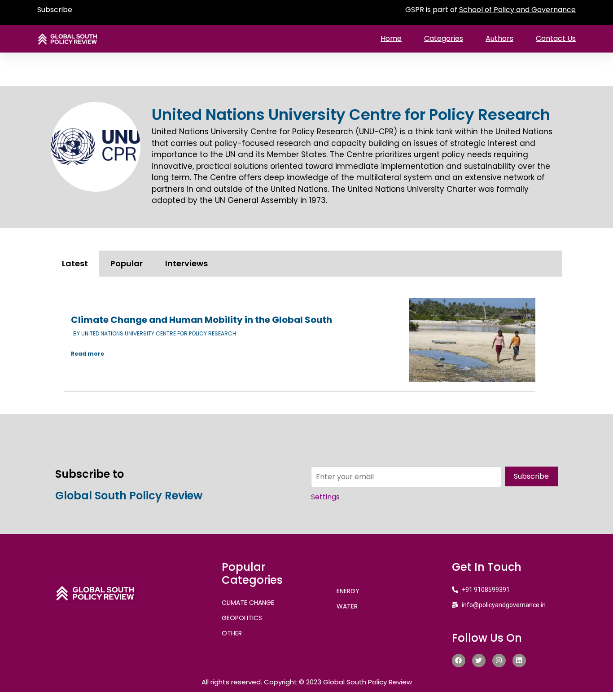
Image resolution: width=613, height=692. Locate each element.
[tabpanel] (306, 341)
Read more (87, 353)
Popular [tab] (126, 263)
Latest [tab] (75, 263)
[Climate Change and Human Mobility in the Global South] (472, 340)
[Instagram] (499, 660)
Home (391, 38)
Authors (499, 38)
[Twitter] (479, 660)
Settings (325, 497)
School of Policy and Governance (517, 9)
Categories (443, 38)
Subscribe (54, 9)
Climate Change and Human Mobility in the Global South (201, 319)
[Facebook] (458, 660)
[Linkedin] (519, 660)
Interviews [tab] (186, 263)
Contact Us (556, 38)
